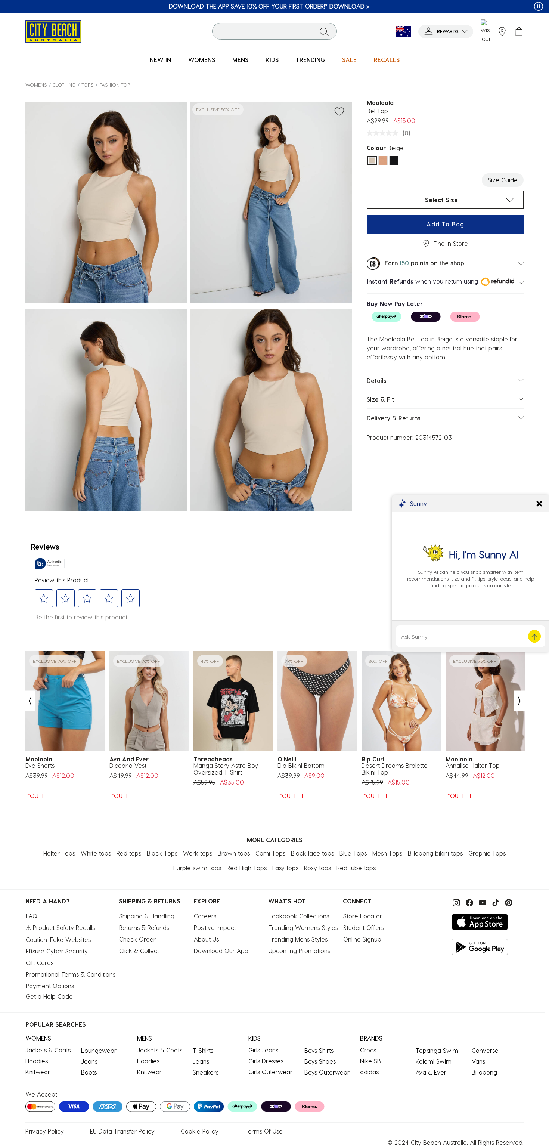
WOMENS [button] (201, 59)
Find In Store (451, 243)
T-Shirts (203, 1050)
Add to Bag (445, 224)
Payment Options (50, 985)
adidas (369, 1071)
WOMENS (36, 84)
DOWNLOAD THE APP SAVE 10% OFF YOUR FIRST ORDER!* (230, 6)
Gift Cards (39, 962)
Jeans (89, 1061)
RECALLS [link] (387, 59)
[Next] (519, 701)
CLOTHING (64, 84)
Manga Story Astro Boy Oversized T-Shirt (225, 769)
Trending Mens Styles (298, 939)
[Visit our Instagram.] (455, 901)
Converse (485, 1050)
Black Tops (162, 853)
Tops (87, 84)
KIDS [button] (272, 59)
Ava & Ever (431, 1072)
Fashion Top (114, 84)
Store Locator (362, 915)
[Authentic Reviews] (50, 563)
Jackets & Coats (48, 1050)
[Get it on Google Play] (480, 947)
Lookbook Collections (299, 915)
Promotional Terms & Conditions (70, 974)
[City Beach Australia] (53, 30)
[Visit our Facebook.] (468, 901)
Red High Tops (247, 867)
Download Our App (221, 950)
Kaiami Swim (434, 1061)
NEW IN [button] (160, 59)
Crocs (368, 1050)
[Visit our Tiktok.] (494, 901)
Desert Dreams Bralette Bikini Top (395, 769)
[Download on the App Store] (480, 922)
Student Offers (363, 927)
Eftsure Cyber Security (57, 951)
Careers (205, 915)
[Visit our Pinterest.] (506, 901)
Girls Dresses (265, 1060)
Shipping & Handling (146, 915)
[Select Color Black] (393, 160)
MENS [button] (240, 59)
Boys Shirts (319, 1050)
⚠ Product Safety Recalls (60, 927)
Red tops (129, 853)
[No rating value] (384, 133)
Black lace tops (312, 853)
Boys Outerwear (327, 1072)
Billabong (484, 1072)
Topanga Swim (437, 1050)
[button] (445, 31)
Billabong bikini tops (435, 853)
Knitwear (37, 1071)
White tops (96, 853)
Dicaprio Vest (127, 765)
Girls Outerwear (270, 1071)
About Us (206, 939)
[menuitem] (160, 60)
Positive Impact (215, 927)
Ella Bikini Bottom (301, 765)
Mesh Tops (387, 853)
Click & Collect (139, 950)
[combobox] (274, 31)
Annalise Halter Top (473, 765)
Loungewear (99, 1050)
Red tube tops (356, 867)
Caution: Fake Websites (58, 939)
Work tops (197, 853)
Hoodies (36, 1060)
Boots (89, 1072)
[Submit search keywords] (324, 31)
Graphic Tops (487, 853)
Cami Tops (270, 853)
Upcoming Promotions (299, 950)
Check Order (137, 939)
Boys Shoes (320, 1061)
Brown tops (234, 853)
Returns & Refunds (144, 927)
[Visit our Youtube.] (481, 901)
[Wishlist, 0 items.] (485, 31)
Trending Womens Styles (303, 927)
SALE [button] (349, 59)
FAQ (31, 915)
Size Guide (503, 179)
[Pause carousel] (538, 6)
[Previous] (29, 701)
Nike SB (370, 1060)
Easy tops (285, 867)
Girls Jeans (263, 1050)
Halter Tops (59, 853)
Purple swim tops (197, 867)
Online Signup (362, 939)
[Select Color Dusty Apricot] (383, 160)
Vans (478, 1061)
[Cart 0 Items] (519, 31)
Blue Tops (353, 853)
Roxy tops (317, 867)
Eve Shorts (40, 765)
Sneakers (205, 1072)
